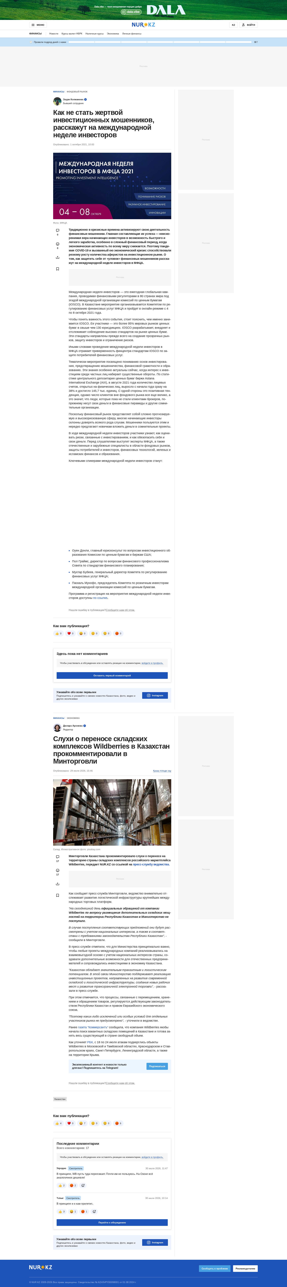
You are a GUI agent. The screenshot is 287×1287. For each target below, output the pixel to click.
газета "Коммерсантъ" (93, 1027)
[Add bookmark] (57, 269)
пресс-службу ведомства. (151, 864)
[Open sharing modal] (57, 257)
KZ (233, 25)
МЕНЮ (40, 25)
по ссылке (100, 598)
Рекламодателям (245, 1268)
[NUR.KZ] (143, 25)
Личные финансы (131, 33)
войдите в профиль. (152, 663)
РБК (90, 1042)
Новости (53, 33)
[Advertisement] (143, 66)
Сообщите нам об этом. (120, 610)
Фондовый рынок (77, 92)
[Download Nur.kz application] (143, 10)
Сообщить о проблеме (215, 1268)
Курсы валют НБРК (72, 33)
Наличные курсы (95, 33)
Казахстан (59, 1099)
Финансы (35, 33)
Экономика (113, 33)
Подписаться (157, 1066)
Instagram (157, 695)
